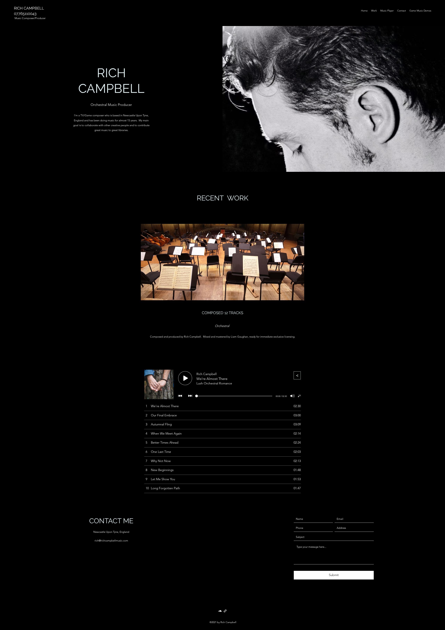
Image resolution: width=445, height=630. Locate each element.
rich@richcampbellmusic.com (111, 540)
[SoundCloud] (220, 611)
